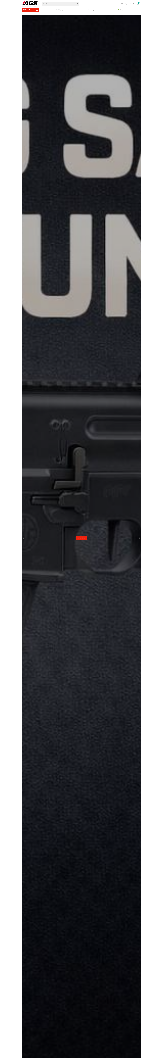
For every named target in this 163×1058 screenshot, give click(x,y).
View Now (81, 538)
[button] (23, 538)
